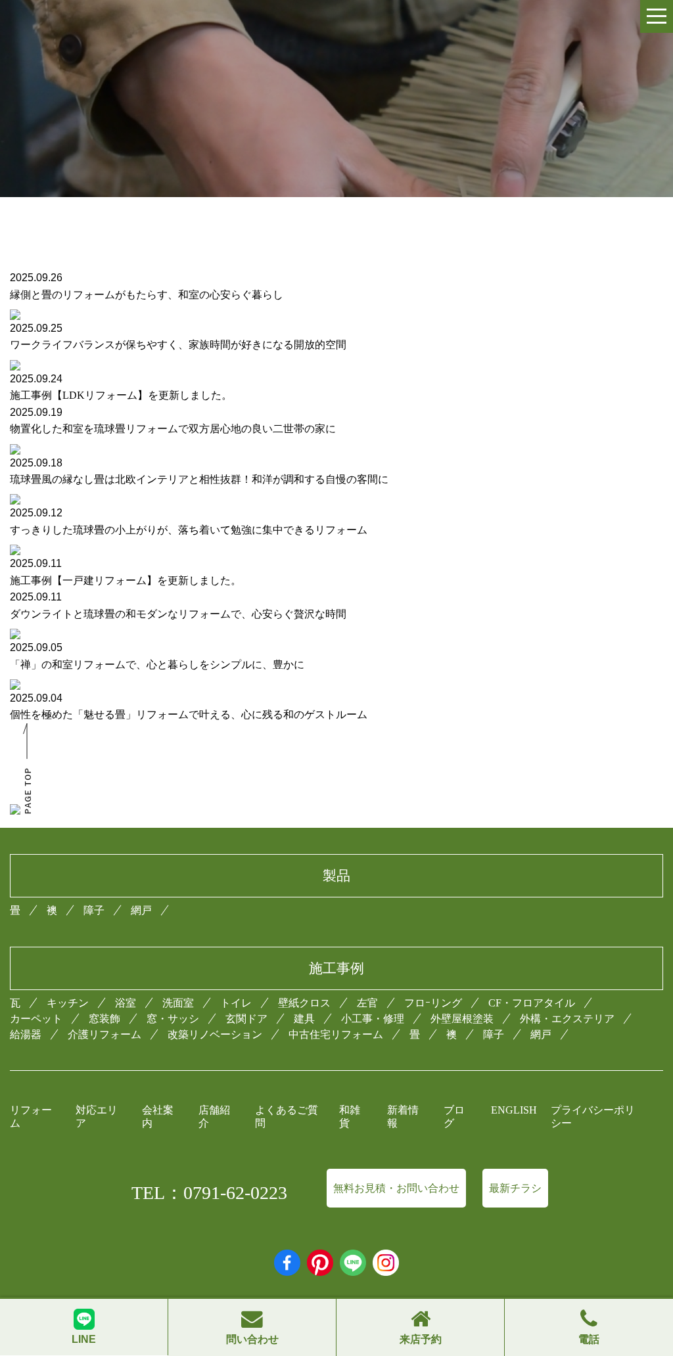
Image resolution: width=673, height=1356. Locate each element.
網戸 (141, 910)
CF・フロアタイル (531, 1002)
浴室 (125, 1002)
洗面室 (178, 1002)
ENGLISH (514, 1110)
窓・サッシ (173, 1018)
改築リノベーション (215, 1034)
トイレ (236, 1002)
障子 (93, 910)
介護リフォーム (104, 1034)
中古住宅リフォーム (336, 1034)
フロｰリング (433, 1002)
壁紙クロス (304, 1002)
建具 (304, 1018)
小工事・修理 (372, 1018)
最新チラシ (515, 1188)
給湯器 (25, 1034)
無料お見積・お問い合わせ (396, 1188)
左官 (367, 1002)
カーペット (36, 1018)
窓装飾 (104, 1018)
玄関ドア (246, 1018)
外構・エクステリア (567, 1018)
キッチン (68, 1002)
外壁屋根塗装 (462, 1018)
